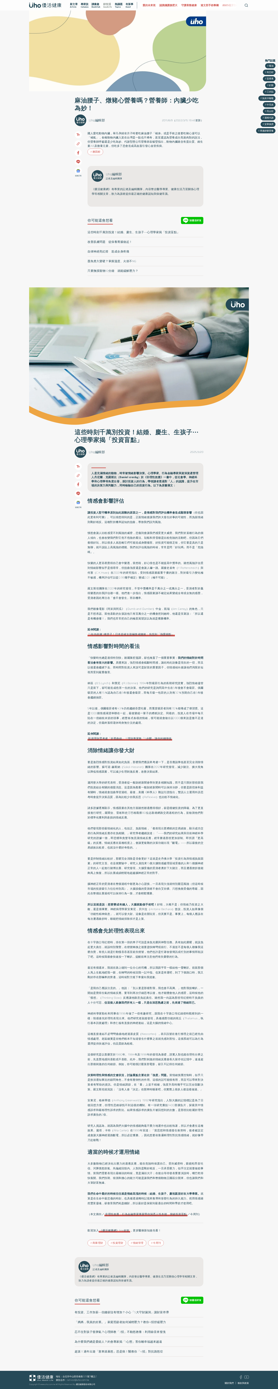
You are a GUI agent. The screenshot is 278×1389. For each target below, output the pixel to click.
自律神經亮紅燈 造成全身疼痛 (108, 251)
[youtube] (246, 1378)
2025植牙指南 (214, 5)
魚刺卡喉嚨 (267, 98)
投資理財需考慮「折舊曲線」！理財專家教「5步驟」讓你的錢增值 (129, 738)
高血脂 (138, 146)
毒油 (271, 66)
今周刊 (157, 1243)
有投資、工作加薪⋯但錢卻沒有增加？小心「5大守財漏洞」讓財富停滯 (122, 1312)
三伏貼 (270, 91)
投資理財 (118, 1243)
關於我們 (229, 1383)
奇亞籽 (270, 72)
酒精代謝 (268, 117)
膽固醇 (97, 152)
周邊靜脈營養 (266, 131)
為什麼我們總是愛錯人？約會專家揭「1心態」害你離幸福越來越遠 (118, 1341)
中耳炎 (270, 104)
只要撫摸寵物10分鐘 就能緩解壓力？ (113, 271)
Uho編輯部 (97, 120)
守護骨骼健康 (172, 5)
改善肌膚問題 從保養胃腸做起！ (110, 242)
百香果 (270, 78)
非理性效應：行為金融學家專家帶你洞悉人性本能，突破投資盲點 (146, 1214)
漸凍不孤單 (232, 5)
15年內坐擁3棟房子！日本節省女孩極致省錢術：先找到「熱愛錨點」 (131, 634)
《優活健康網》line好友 (114, 1230)
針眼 (271, 85)
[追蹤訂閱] (78, 170)
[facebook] (241, 1378)
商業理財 (98, 1243)
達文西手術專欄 (193, 5)
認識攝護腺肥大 (152, 5)
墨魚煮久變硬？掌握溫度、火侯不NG (112, 261)
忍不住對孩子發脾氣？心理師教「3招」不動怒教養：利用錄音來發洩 (120, 1332)
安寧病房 (268, 124)
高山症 (270, 111)
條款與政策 (243, 1383)
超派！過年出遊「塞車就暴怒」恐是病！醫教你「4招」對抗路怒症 (119, 1351)
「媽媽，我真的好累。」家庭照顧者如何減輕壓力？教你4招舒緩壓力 (120, 1322)
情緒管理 (138, 1243)
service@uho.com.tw (78, 1380)
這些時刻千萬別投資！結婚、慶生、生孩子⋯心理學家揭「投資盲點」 (134, 232)
